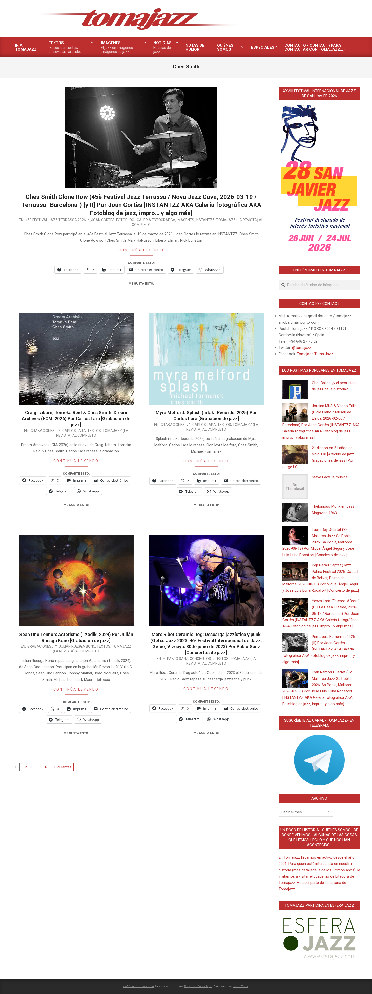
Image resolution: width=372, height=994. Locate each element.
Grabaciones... (44, 431)
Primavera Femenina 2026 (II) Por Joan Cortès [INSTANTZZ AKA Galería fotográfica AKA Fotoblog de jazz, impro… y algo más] (318, 649)
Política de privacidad (138, 986)
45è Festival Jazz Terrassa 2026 (56, 220)
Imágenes (185, 220)
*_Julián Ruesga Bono (75, 646)
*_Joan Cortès (101, 220)
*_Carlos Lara (72, 431)
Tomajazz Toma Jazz (315, 354)
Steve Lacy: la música (330, 477)
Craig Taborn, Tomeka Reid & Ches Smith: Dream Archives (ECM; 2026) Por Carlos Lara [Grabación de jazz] (76, 418)
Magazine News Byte (198, 986)
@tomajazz (301, 347)
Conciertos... (201, 659)
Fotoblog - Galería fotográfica (145, 220)
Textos (94, 431)
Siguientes (63, 767)
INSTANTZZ (205, 220)
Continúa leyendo (141, 250)
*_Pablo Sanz (175, 659)
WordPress (240, 986)
